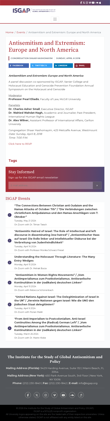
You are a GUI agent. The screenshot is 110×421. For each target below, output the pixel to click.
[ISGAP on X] (84, 2)
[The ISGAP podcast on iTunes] (81, 395)
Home (9, 32)
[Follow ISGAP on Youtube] (63, 395)
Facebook (18, 65)
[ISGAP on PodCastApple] (100, 2)
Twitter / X (41, 65)
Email (82, 65)
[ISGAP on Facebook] (81, 2)
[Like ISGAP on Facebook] (28, 395)
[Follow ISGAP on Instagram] (46, 395)
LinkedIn (62, 65)
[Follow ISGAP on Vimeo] (54, 395)
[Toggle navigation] (55, 19)
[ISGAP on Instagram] (87, 2)
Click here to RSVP (20, 143)
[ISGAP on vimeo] (90, 2)
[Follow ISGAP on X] (37, 395)
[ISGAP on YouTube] (93, 2)
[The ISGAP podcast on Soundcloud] (72, 395)
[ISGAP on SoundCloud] (96, 2)
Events (21, 32)
